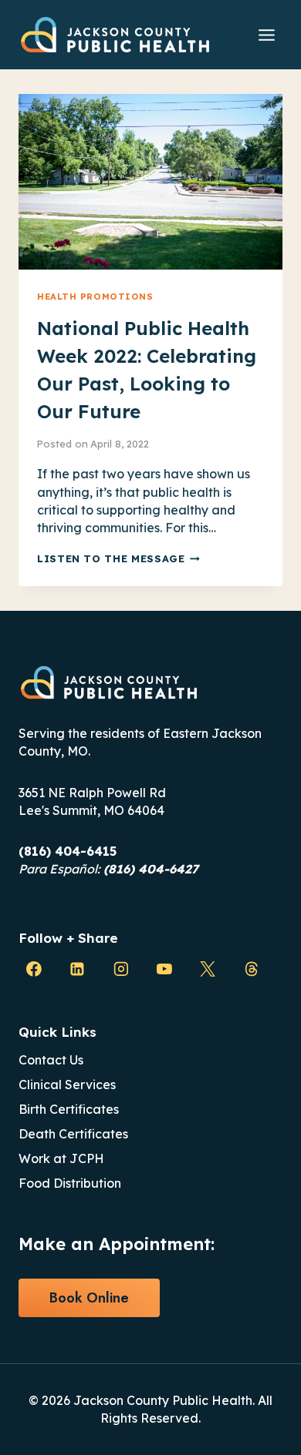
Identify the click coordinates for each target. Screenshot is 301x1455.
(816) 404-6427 (150, 869)
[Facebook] (34, 969)
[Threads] (251, 969)
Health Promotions (95, 296)
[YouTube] (164, 969)
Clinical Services (67, 1084)
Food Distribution (70, 1183)
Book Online (89, 1298)
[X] (207, 969)
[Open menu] (266, 35)
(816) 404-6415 (68, 851)
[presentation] (150, 182)
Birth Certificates (69, 1109)
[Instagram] (121, 969)
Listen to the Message (118, 558)
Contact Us (51, 1060)
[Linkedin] (77, 969)
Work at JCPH (61, 1158)
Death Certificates (73, 1134)
